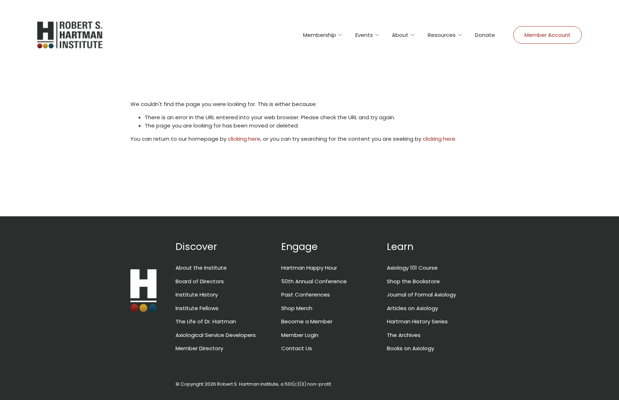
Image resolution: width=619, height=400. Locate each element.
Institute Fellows (197, 308)
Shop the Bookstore (413, 281)
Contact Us (296, 348)
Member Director (198, 348)
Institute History (197, 294)
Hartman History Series (417, 321)
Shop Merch (296, 308)
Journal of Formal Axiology (421, 294)
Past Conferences (305, 294)
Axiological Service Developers (216, 335)
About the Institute (201, 267)
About (400, 35)
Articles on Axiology (412, 308)
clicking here (244, 139)
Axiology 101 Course (412, 267)
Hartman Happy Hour (309, 267)
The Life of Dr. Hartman (206, 321)
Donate (485, 35)
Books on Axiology (410, 348)
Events (364, 35)
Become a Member (306, 321)
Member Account (547, 35)
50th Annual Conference (314, 281)
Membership (319, 35)
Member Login (299, 335)
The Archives (404, 335)
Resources (442, 35)
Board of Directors (200, 281)
